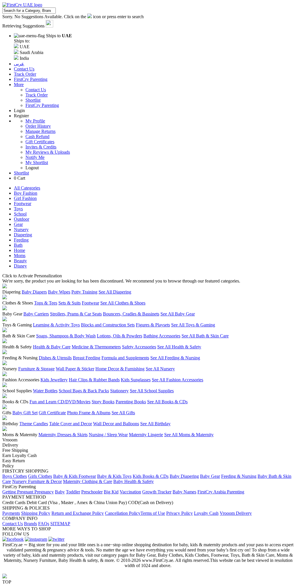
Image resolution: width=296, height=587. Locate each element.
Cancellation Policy (122, 513)
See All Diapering (115, 291)
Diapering (23, 234)
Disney (20, 265)
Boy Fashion (25, 193)
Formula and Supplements (125, 357)
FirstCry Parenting (42, 105)
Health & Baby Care (52, 346)
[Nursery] (4, 363)
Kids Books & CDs (151, 476)
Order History (38, 126)
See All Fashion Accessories (177, 379)
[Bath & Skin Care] (4, 330)
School (20, 213)
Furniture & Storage (36, 368)
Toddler (73, 491)
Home (19, 250)
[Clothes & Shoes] (4, 297)
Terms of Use (152, 513)
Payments (11, 513)
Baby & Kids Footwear (74, 476)
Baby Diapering (184, 476)
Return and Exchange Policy (77, 513)
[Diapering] (4, 286)
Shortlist (32, 100)
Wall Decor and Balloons (116, 423)
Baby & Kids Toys (114, 476)
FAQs (43, 523)
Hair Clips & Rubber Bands (94, 379)
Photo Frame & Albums (88, 412)
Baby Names (184, 491)
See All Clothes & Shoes (122, 302)
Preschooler (92, 491)
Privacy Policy (179, 513)
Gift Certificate (52, 412)
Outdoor (21, 219)
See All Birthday (155, 423)
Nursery (21, 229)
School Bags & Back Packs (84, 390)
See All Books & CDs (167, 401)
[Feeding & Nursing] (4, 352)
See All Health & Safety (179, 346)
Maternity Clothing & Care (87, 481)
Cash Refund (37, 136)
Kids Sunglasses (136, 379)
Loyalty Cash (206, 513)
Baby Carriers (36, 313)
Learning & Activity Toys (56, 324)
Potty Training (84, 291)
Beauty (20, 260)
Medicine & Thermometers (96, 346)
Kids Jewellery (54, 379)
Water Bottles (45, 390)
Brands (30, 523)
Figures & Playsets (153, 324)
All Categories (27, 187)
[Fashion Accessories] (4, 374)
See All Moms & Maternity (189, 434)
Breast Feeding (86, 357)
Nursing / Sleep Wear (108, 434)
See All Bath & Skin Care (205, 335)
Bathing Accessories (161, 335)
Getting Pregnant (18, 491)
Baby (60, 491)
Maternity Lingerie (146, 434)
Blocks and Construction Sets (108, 324)
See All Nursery (160, 368)
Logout (32, 167)
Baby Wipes (59, 291)
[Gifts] (4, 407)
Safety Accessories (139, 346)
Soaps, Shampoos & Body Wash (66, 335)
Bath (18, 245)
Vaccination (130, 491)
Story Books (103, 401)
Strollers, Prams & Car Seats (76, 313)
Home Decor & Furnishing (120, 368)
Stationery (119, 390)
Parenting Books (131, 401)
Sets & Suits (69, 302)
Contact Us (35, 89)
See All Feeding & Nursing (175, 357)
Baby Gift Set (25, 412)
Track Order (36, 94)
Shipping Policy (35, 513)
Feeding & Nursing (238, 476)
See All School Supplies (152, 390)
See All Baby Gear (177, 313)
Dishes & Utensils (55, 357)
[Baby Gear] (4, 308)
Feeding (21, 239)
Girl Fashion (25, 198)
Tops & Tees (45, 302)
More (19, 84)
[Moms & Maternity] (4, 429)
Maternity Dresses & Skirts (63, 434)
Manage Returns (40, 131)
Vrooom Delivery (236, 513)
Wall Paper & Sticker (75, 368)
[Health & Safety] (4, 341)
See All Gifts (123, 412)
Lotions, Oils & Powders (119, 335)
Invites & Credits (40, 146)
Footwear (22, 203)
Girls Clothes (40, 476)
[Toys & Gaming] (4, 319)
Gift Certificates (39, 141)
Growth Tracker (156, 491)
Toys (18, 208)
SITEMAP (60, 523)
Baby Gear (210, 476)
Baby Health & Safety (133, 481)
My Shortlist (36, 162)
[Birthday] (4, 418)
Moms (19, 255)
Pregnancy (44, 491)
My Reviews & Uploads (47, 152)
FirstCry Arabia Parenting (220, 491)
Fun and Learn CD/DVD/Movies (59, 401)
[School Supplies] (4, 385)
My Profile (35, 120)
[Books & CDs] (4, 396)
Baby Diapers (34, 291)
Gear (18, 224)
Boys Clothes (14, 476)
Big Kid (111, 491)
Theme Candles (33, 423)
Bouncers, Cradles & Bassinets (131, 313)
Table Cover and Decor (70, 423)
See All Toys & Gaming (193, 324)
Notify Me (35, 157)
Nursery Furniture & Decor (37, 481)
